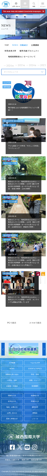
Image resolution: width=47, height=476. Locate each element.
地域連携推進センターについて (22, 57)
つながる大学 (35, 363)
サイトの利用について (32, 455)
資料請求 (35, 407)
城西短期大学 (36, 460)
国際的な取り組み (12, 374)
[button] (3, 349)
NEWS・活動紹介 (20, 45)
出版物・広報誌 (12, 386)
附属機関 (35, 386)
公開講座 (35, 45)
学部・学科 (35, 374)
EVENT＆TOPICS (35, 369)
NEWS (12, 369)
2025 (21, 65)
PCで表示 (11, 323)
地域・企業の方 (12, 407)
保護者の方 (35, 395)
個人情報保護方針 (13, 455)
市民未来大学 (10, 51)
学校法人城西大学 (12, 460)
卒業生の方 (35, 401)
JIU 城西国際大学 (6, 4)
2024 (32, 65)
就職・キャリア (35, 380)
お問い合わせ (16, 6)
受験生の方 (12, 395)
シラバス (35, 419)
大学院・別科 (12, 380)
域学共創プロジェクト (29, 51)
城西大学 (25, 460)
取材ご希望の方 (12, 419)
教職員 (34, 413)
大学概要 (12, 363)
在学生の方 (12, 401)
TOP (7, 45)
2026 (10, 65)
